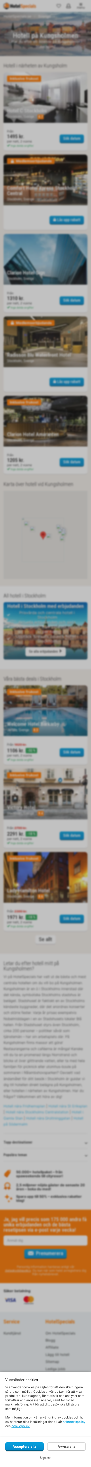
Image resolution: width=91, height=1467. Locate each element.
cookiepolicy (20, 1426)
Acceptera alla (24, 1446)
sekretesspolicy (74, 1422)
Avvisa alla (66, 1446)
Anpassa (45, 1458)
